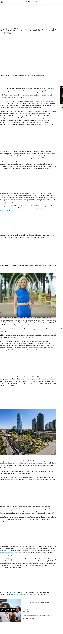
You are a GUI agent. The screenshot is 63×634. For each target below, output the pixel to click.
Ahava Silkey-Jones (17, 594)
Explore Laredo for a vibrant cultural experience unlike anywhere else (36, 604)
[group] (11, 81)
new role (49, 154)
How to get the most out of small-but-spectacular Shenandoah (35, 610)
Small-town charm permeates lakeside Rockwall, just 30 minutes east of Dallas (36, 617)
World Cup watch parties (10, 553)
